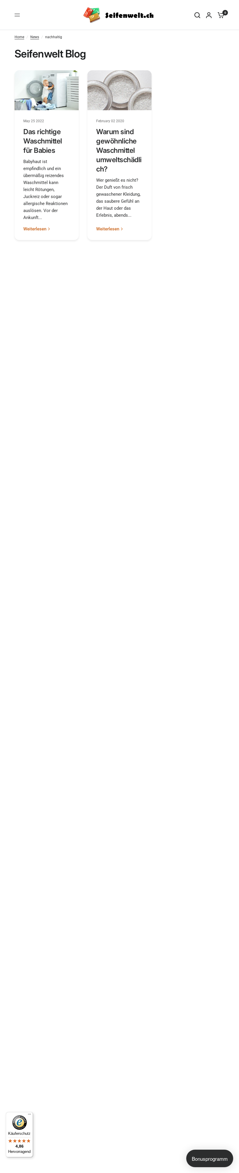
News (34, 37)
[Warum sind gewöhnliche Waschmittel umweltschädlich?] (119, 90)
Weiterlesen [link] (34, 229)
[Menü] (29, 1115)
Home (19, 37)
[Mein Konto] (209, 15)
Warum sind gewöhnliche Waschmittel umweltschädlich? (119, 150)
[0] (219, 15)
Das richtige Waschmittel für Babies (42, 141)
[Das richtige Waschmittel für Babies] (47, 90)
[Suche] (197, 15)
